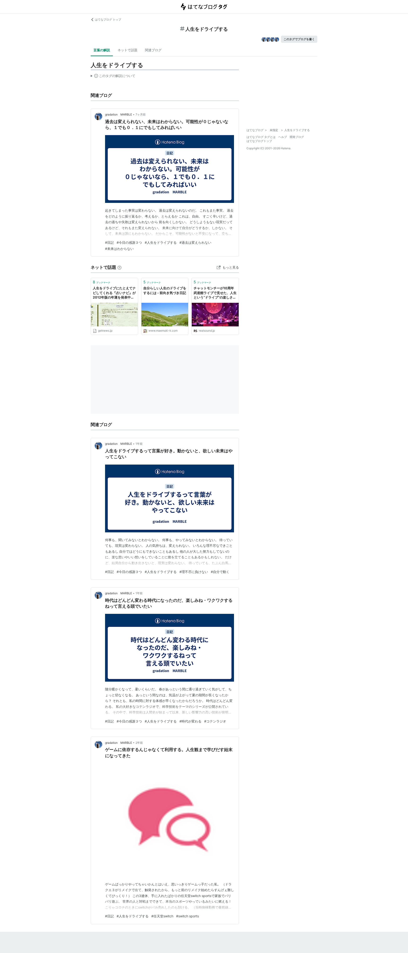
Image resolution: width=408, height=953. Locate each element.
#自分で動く (220, 572)
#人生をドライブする (161, 242)
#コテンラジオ (215, 721)
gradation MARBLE (118, 114)
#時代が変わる (190, 721)
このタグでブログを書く (299, 39)
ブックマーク (101, 282)
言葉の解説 (102, 50)
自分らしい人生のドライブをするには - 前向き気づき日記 (164, 290)
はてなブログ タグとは (261, 137)
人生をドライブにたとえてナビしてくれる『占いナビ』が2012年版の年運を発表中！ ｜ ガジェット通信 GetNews (114, 293)
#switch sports (187, 916)
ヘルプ (282, 137)
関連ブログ (153, 50)
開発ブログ (297, 137)
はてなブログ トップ (108, 19)
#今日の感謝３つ (129, 242)
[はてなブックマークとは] (119, 267)
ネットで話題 (127, 50)
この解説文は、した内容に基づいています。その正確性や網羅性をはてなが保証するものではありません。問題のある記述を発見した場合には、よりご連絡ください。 (113, 77)
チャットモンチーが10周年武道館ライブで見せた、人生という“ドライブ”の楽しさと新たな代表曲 (215, 293)
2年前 (139, 742)
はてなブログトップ (259, 141)
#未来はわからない (119, 249)
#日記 (109, 242)
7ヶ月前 (141, 114)
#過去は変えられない (195, 242)
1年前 (139, 443)
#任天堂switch (162, 916)
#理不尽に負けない (193, 572)
